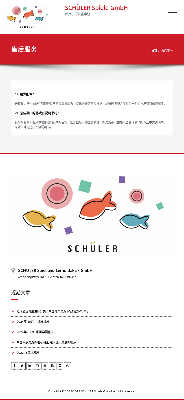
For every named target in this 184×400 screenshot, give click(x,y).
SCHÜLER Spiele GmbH (96, 8)
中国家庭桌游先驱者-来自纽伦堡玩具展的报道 (46, 342)
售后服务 (167, 51)
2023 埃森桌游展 (28, 352)
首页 (154, 51)
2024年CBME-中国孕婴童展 (35, 332)
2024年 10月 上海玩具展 (33, 321)
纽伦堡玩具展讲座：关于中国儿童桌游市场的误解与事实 (53, 311)
